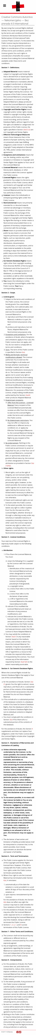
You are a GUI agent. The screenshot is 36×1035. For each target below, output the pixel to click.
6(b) (5, 902)
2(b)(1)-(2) (26, 130)
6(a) (23, 352)
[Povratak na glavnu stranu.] (18, 5)
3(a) (11, 720)
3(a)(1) (14, 637)
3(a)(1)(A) (24, 662)
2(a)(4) (28, 395)
